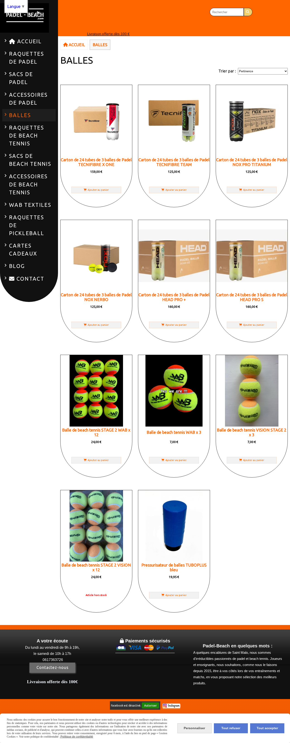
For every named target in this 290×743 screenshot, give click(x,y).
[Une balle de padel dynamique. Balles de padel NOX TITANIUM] (96, 120)
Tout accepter (267, 728)
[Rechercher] (248, 12)
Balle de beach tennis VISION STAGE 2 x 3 (251, 432)
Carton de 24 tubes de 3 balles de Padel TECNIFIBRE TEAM (174, 162)
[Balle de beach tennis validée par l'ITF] (96, 526)
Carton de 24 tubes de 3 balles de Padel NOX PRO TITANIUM (251, 162)
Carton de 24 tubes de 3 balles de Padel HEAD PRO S (251, 297)
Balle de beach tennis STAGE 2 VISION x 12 (96, 567)
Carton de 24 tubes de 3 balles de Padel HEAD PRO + (174, 297)
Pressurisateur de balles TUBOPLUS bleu (174, 567)
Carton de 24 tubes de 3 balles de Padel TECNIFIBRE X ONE (96, 162)
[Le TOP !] (96, 390)
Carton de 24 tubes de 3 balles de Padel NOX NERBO (96, 297)
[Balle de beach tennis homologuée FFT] (251, 390)
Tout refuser (230, 728)
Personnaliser (194, 728)
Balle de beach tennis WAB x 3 (174, 432)
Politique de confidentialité (76, 736)
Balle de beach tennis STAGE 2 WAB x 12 (96, 432)
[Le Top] (174, 390)
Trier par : (227, 71)
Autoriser (150, 705)
